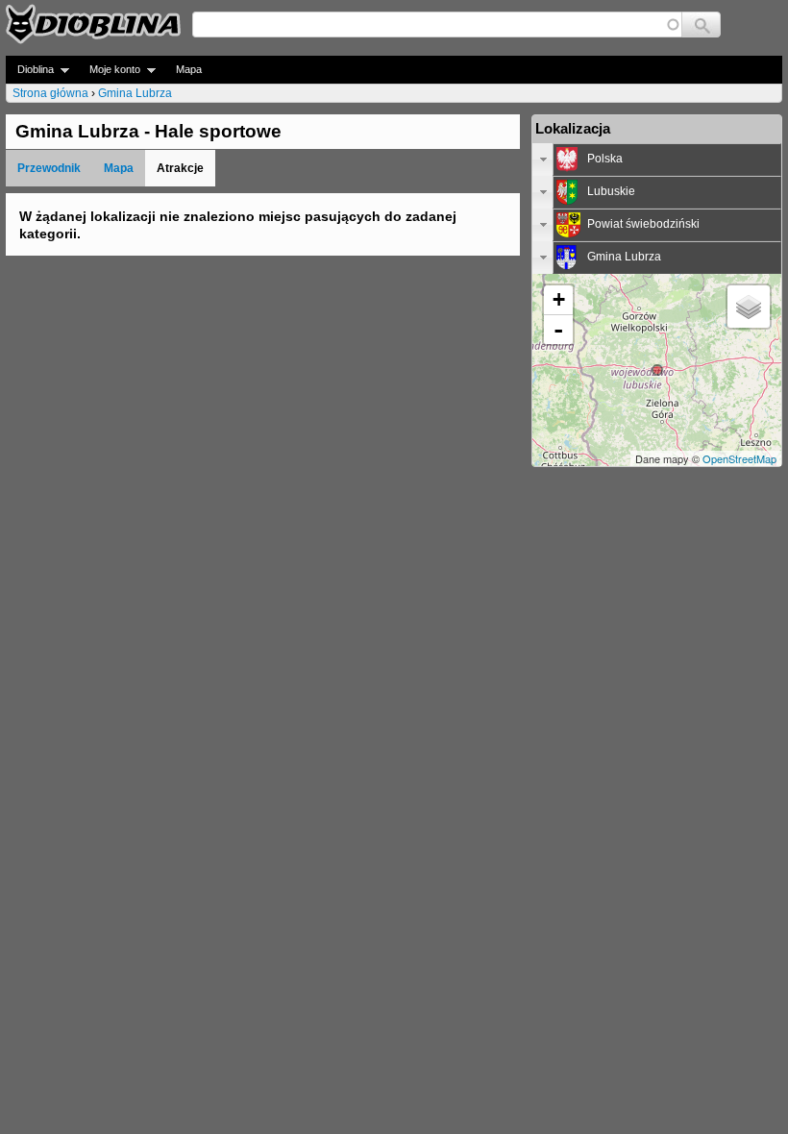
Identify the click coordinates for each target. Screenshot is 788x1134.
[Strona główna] (93, 24)
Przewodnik (49, 168)
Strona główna (50, 93)
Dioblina (30, 69)
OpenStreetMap (739, 458)
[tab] (656, 159)
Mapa (189, 69)
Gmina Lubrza (135, 93)
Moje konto (109, 69)
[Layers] (748, 306)
